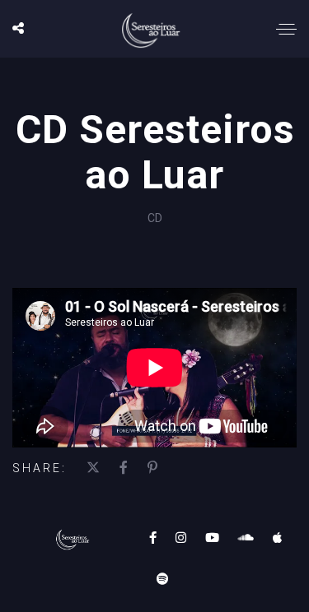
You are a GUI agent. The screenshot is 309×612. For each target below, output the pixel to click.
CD (154, 218)
